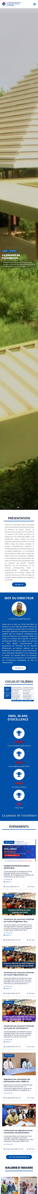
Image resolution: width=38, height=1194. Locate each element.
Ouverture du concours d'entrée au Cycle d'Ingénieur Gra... (19, 920)
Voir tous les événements (18, 1157)
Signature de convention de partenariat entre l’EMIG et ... (17, 1080)
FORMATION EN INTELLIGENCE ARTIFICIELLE (17, 867)
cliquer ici (8, 881)
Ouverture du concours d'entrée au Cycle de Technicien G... (19, 1027)
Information (9, 842)
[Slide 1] (18, 507)
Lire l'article (7, 879)
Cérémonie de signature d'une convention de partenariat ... (18, 1131)
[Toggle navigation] (34, 4)
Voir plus (18, 584)
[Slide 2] (19, 507)
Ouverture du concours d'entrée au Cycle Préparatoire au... (19, 973)
